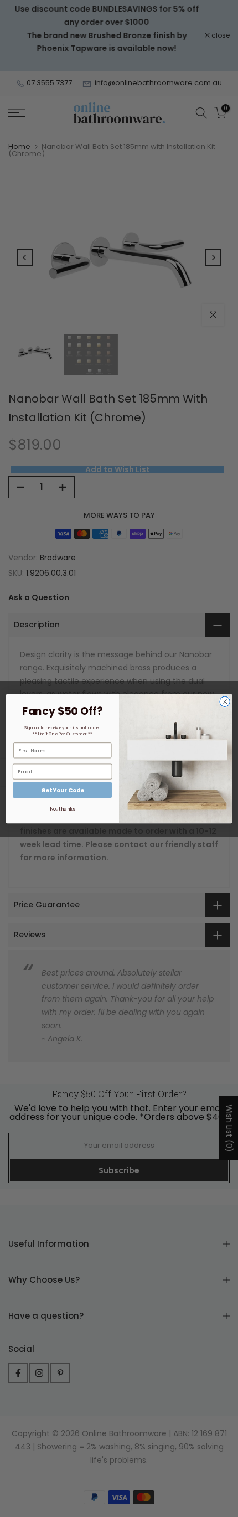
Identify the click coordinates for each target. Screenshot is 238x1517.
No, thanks (62, 809)
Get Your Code (62, 790)
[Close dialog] (225, 701)
